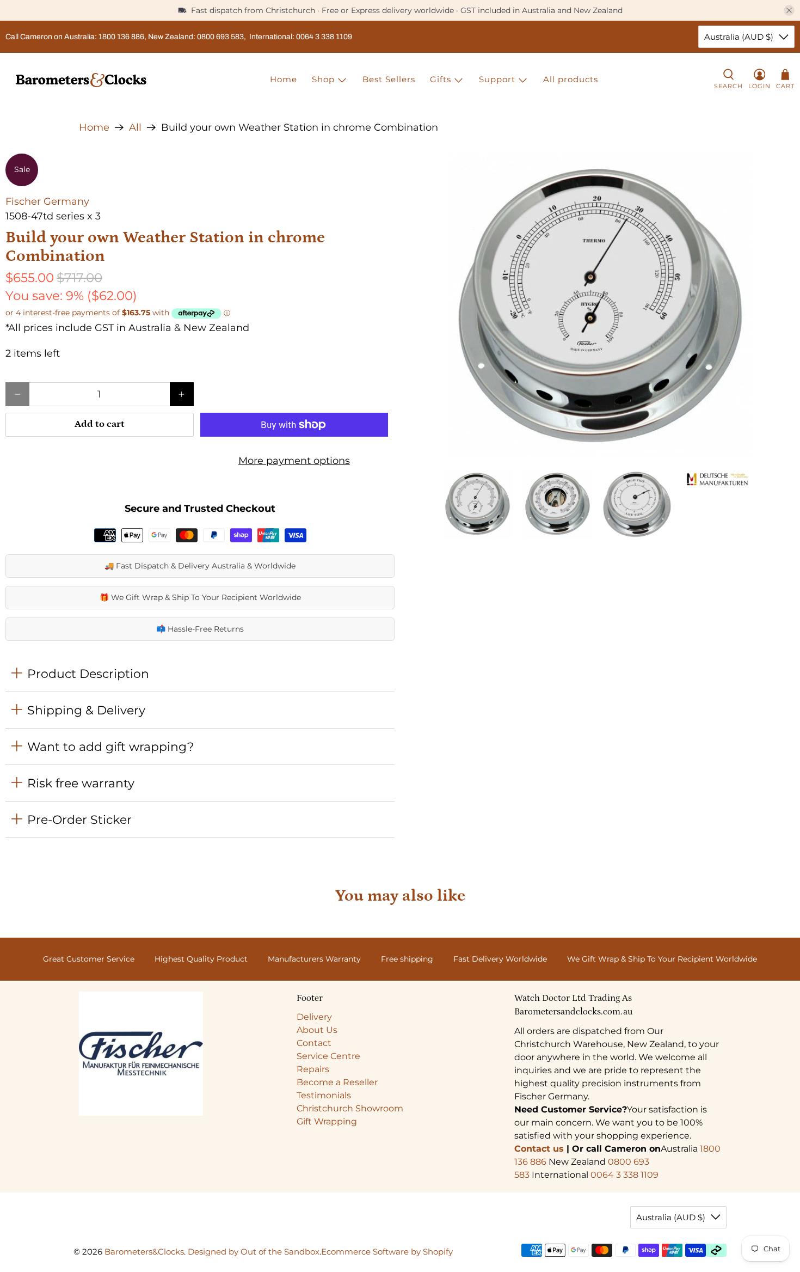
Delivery (314, 1017)
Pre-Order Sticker (79, 819)
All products (570, 79)
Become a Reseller (337, 1082)
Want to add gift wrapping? (110, 746)
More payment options (294, 461)
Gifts (440, 79)
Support (497, 79)
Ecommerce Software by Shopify (387, 1251)
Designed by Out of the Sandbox (253, 1251)
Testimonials (324, 1095)
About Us (317, 1030)
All (135, 127)
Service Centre (328, 1056)
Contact (314, 1043)
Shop (323, 79)
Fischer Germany (47, 201)
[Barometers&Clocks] (81, 80)
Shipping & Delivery (86, 710)
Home (283, 79)
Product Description (88, 673)
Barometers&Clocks (144, 1251)
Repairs (313, 1069)
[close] (789, 10)
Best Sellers (388, 79)
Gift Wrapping (327, 1121)
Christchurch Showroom (350, 1108)
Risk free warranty (80, 783)
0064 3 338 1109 (624, 1175)
